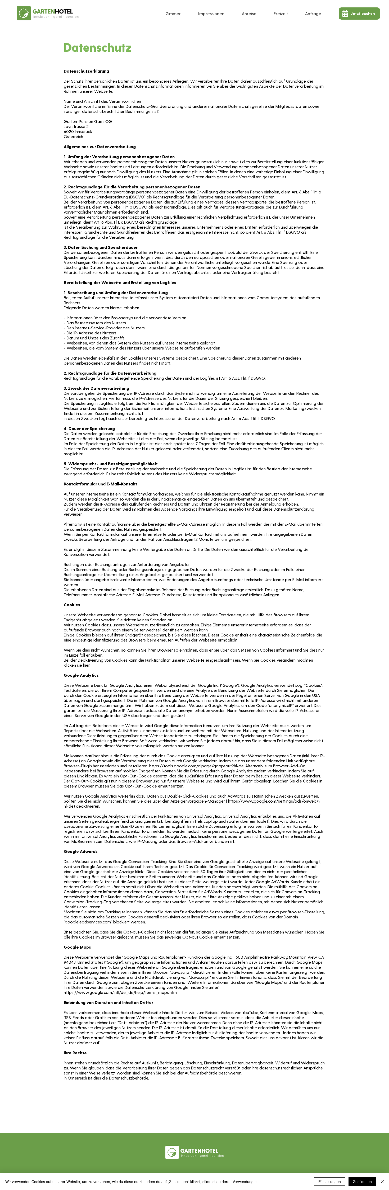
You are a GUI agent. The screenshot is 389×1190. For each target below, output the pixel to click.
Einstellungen (329, 1181)
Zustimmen (362, 1181)
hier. (86, 664)
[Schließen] (382, 1181)
